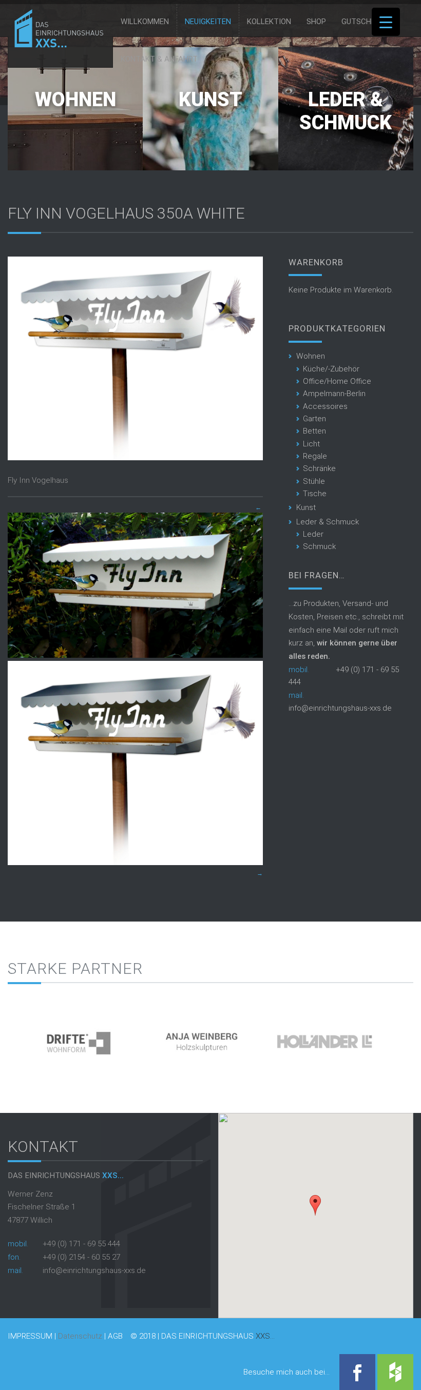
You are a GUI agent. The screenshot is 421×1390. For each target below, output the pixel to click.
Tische (315, 493)
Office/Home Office (337, 381)
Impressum (30, 1336)
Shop (316, 21)
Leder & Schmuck (345, 111)
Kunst (210, 99)
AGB (115, 1336)
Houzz (395, 1372)
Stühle (314, 481)
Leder (313, 534)
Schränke (319, 468)
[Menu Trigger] (386, 22)
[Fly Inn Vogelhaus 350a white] (135, 457)
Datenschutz (80, 1336)
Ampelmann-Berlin (334, 393)
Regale (315, 456)
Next (405, 1037)
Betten (314, 431)
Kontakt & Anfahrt (159, 59)
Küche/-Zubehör (331, 369)
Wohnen (75, 99)
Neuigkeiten (208, 21)
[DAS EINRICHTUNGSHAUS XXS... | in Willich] (56, 45)
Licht (311, 443)
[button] (315, 1205)
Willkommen (145, 21)
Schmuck (319, 546)
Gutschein (361, 21)
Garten (314, 418)
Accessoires (325, 406)
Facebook (357, 1372)
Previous (15, 1037)
